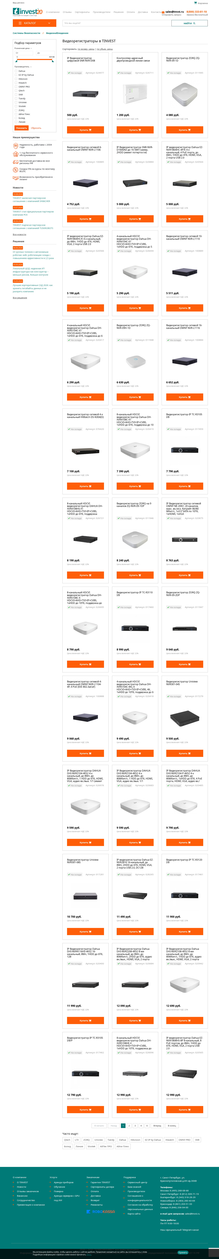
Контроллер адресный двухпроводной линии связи (133, 59)
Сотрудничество (26, 1200)
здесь (88, 1254)
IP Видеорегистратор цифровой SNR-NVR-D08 (81, 59)
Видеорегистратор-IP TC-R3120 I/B (184, 861)
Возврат (95, 1200)
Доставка (143, 11)
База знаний (134, 1186)
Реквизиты (97, 1204)
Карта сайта (134, 1213)
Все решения (20, 297)
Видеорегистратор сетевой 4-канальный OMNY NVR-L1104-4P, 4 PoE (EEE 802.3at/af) (84, 684)
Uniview (23, 102)
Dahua (22, 71)
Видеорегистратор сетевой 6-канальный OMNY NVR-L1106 (84, 148)
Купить (84, 129)
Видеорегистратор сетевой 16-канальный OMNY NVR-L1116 (184, 327)
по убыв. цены (105, 48)
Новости (21, 1186)
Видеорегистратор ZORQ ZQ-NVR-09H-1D (133, 327)
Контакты (156, 11)
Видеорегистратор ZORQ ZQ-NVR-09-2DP (183, 594)
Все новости (19, 234)
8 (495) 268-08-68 (179, 1190)
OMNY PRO (24, 86)
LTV (77, 1139)
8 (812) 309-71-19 (189, 1193)
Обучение (59, 1186)
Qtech (22, 90)
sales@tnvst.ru (192, 1213)
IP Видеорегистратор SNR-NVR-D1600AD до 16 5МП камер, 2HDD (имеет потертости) (135, 150)
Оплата (131, 11)
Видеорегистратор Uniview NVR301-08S (82, 861)
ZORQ (21, 110)
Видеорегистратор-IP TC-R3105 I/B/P (85, 1039)
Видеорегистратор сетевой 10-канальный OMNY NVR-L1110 (184, 237)
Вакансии (22, 1195)
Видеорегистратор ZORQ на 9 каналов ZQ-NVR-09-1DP (134, 505)
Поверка (58, 1191)
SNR (21, 94)
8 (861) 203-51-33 (182, 1203)
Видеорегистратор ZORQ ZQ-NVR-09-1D (183, 59)
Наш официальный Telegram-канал (179, 1229)
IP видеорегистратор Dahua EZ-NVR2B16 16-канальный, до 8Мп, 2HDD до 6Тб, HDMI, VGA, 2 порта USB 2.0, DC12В (135, 864)
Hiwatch (23, 82)
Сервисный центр (137, 1182)
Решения (119, 11)
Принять (182, 1252)
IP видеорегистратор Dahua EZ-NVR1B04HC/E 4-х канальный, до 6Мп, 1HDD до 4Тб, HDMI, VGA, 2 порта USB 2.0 (85, 240)
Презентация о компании (31, 1204)
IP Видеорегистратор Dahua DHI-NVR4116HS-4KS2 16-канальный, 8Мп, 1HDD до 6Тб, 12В (85, 953)
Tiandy (22, 98)
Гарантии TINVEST (100, 1182)
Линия (22, 121)
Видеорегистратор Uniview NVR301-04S (182, 683)
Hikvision (23, 78)
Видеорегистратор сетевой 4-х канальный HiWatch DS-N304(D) (85, 416)
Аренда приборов (63, 1182)
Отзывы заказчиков (28, 1191)
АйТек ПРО (106, 1146)
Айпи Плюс (24, 114)
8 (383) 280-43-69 (185, 1200)
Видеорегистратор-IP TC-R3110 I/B (135, 594)
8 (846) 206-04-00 (178, 1207)
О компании (53, 11)
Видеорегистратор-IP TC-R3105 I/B (184, 416)
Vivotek (22, 106)
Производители (101, 11)
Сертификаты (82, 11)
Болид (22, 118)
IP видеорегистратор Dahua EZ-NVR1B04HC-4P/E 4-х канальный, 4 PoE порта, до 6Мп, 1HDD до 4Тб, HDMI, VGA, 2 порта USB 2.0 (184, 152)
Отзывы (67, 11)
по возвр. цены (86, 48)
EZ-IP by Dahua (26, 74)
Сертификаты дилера (102, 1186)
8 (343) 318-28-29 (186, 1197)
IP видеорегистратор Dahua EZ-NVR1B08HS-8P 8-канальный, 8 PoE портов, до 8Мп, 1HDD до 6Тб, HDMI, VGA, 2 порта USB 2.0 (184, 1043)
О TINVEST (22, 1182)
